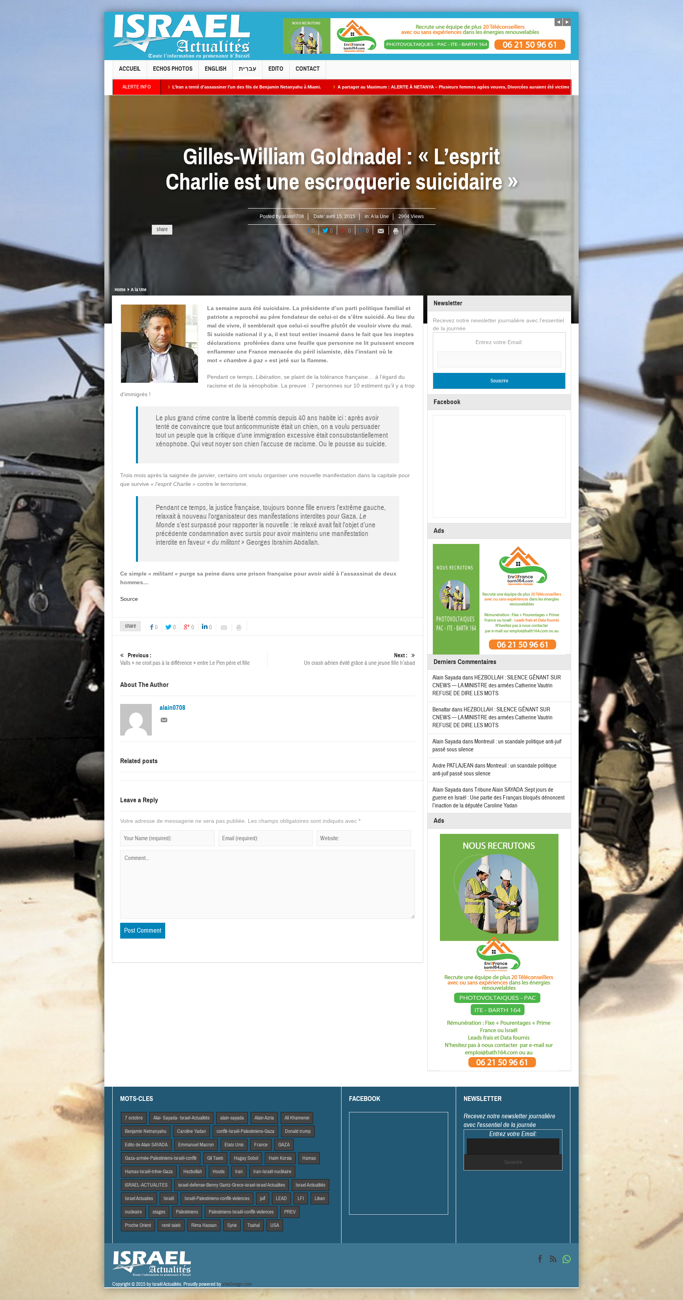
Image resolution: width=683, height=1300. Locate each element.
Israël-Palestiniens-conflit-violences (217, 1198)
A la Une (380, 216)
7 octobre (134, 1118)
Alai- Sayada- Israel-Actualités (181, 1118)
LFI (301, 1198)
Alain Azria (264, 1118)
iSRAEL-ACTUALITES (146, 1185)
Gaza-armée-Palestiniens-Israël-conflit (160, 1158)
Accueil (130, 68)
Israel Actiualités (310, 1185)
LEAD (281, 1198)
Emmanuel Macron (196, 1145)
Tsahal (253, 1225)
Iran (239, 1171)
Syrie (232, 1225)
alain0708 (293, 216)
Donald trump (298, 1131)
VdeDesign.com (237, 1284)
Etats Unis (234, 1145)
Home (120, 289)
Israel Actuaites (139, 1198)
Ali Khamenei (297, 1118)
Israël (169, 1198)
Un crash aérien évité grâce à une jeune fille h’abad (359, 659)
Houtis (219, 1171)
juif (262, 1198)
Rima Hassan (204, 1225)
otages (159, 1212)
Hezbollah (192, 1171)
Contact (308, 68)
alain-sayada (232, 1118)
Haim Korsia (280, 1158)
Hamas (309, 1158)
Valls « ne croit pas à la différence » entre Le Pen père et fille (185, 659)
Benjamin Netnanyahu (145, 1131)
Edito (275, 68)
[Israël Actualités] (181, 36)
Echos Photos (172, 68)
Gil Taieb (215, 1158)
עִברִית (247, 68)
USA (274, 1225)
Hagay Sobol (246, 1158)
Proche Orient (138, 1225)
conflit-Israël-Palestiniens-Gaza (245, 1131)
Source (129, 599)
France (261, 1145)
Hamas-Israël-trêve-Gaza (149, 1171)
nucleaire (133, 1212)
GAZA (284, 1145)
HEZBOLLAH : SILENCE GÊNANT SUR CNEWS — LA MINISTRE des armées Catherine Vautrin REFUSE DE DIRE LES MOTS (496, 685)
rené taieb (171, 1225)
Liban (320, 1198)
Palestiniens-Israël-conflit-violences (241, 1212)
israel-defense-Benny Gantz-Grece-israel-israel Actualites (231, 1185)
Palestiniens (187, 1212)
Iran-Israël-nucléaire (272, 1171)
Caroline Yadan (191, 1131)
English (215, 68)
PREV (290, 1212)
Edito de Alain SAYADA (146, 1145)
